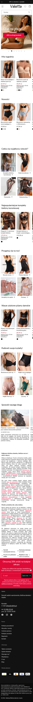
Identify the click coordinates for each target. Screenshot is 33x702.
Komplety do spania (8, 286)
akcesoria (19, 518)
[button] (2, 6)
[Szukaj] (29, 12)
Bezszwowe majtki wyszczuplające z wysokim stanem (6, 123)
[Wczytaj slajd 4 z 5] (19, 51)
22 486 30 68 (8, 609)
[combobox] (16, 12)
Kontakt (3, 639)
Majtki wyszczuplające (25, 361)
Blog (2, 662)
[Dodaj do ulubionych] (13, 62)
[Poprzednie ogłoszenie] (2, 2)
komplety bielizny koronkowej (10, 491)
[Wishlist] (25, 6)
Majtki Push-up (8, 385)
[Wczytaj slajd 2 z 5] (14, 51)
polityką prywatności (7, 583)
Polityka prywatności (7, 625)
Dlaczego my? (5, 654)
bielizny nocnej (6, 489)
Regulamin (4, 636)
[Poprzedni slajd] (8, 51)
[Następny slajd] (24, 51)
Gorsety (25, 385)
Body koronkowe (24, 162)
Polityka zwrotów (6, 633)
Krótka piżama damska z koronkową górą (23, 329)
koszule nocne (6, 492)
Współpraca (4, 657)
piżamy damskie (21, 492)
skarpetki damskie (10, 486)
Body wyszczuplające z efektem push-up (7, 80)
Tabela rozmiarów (6, 649)
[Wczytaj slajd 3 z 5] (16, 51)
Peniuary (24, 286)
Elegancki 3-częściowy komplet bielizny (7, 232)
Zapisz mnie (25, 575)
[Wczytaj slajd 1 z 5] (11, 51)
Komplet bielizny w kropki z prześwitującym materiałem (24, 232)
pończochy (14, 474)
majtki (9, 471)
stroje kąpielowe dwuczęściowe (16, 496)
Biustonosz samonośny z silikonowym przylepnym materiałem (23, 123)
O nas (3, 659)
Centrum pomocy (6, 631)
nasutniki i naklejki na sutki (13, 522)
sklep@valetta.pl (11, 606)
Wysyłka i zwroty (6, 628)
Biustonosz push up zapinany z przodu (22, 80)
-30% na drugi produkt (13, 35)
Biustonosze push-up (8, 361)
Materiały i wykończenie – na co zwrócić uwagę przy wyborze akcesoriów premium (15, 428)
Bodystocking (24, 186)
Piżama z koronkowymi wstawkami (7, 329)
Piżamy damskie (25, 264)
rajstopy (7, 474)
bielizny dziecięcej (6, 516)
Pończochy (8, 186)
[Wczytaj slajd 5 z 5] (21, 51)
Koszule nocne (8, 264)
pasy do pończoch (12, 482)
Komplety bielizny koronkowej (8, 162)
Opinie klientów (6, 651)
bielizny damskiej (26, 471)
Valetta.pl (8, 698)
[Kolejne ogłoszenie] (31, 2)
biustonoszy (25, 470)
